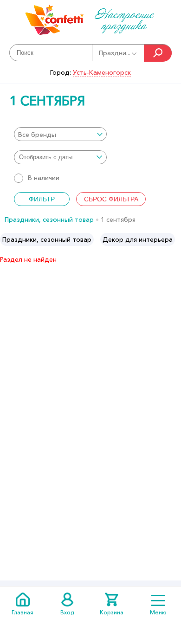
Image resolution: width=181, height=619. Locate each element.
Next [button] (173, 239)
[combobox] (60, 134)
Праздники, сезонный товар (49, 219)
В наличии (43, 178)
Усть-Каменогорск (102, 72)
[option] (47, 239)
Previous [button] (7, 239)
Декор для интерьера (138, 239)
